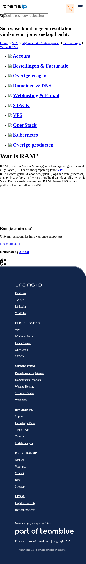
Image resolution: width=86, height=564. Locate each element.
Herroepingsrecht (25, 509)
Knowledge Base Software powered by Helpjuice (43, 549)
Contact (19, 473)
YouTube (20, 313)
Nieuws (19, 460)
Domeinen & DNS (32, 85)
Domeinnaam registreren (29, 373)
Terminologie (72, 43)
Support (19, 416)
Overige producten (33, 145)
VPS (15, 43)
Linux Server (23, 343)
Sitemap (20, 486)
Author (24, 252)
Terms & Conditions (38, 541)
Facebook (20, 293)
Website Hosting (24, 386)
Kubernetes (25, 135)
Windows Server (24, 336)
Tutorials (20, 436)
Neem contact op (11, 243)
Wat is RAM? (9, 47)
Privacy (19, 541)
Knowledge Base (25, 423)
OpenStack (25, 125)
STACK (21, 105)
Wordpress (21, 399)
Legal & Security (25, 503)
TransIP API (22, 429)
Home (4, 43)
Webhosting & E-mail (36, 95)
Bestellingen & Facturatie (40, 66)
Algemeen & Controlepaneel (40, 43)
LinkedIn (20, 306)
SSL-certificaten (24, 393)
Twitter (19, 300)
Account (21, 56)
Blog (18, 479)
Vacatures (20, 466)
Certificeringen (24, 443)
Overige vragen (29, 75)
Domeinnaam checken (28, 380)
